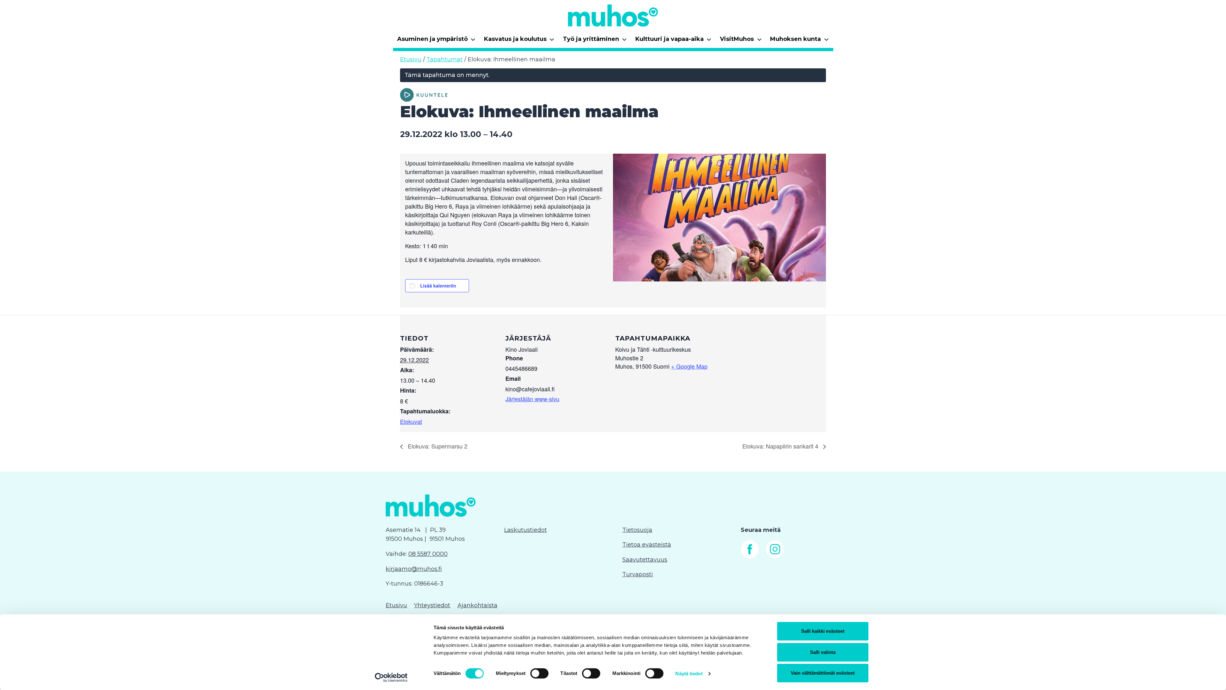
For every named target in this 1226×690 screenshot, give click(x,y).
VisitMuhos (741, 41)
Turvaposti (637, 574)
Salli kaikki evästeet (822, 631)
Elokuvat (411, 421)
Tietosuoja (637, 529)
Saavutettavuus (644, 559)
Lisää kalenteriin (438, 285)
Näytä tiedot (688, 673)
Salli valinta (823, 652)
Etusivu (410, 59)
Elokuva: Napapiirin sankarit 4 (781, 446)
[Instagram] (775, 556)
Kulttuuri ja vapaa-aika (673, 41)
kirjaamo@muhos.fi (414, 568)
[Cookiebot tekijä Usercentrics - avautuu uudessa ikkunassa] (391, 677)
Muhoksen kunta (799, 41)
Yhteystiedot (432, 605)
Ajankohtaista (477, 605)
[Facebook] (750, 556)
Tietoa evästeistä (646, 544)
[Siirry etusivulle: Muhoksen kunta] (613, 15)
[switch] (539, 673)
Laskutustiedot (525, 529)
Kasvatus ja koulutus (519, 41)
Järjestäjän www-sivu (532, 399)
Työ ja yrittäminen (595, 41)
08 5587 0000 (428, 553)
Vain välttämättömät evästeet (823, 673)
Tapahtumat (445, 59)
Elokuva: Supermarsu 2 (436, 446)
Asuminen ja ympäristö (436, 41)
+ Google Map (689, 366)
